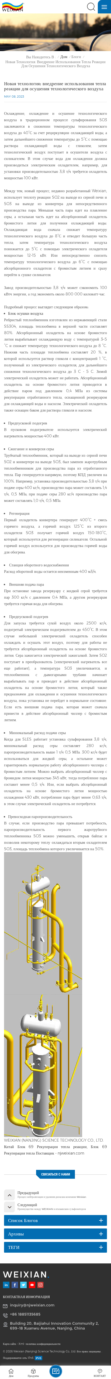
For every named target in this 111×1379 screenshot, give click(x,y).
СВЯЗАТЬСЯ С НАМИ (55, 1174)
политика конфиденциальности (43, 1343)
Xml (21, 1343)
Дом (63, 57)
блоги (76, 57)
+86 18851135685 (25, 1314)
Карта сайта (10, 1343)
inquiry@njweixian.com (32, 1305)
